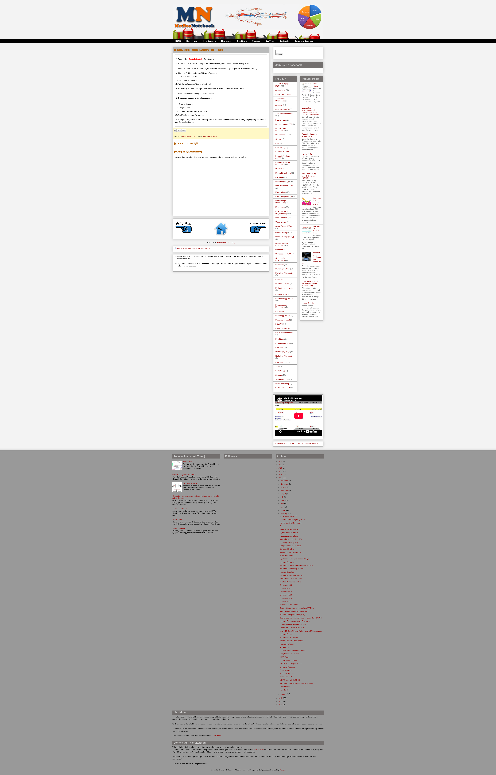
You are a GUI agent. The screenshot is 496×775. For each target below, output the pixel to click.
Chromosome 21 (286, 588)
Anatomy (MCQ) (282, 109)
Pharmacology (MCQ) (284, 298)
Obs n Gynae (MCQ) (283, 226)
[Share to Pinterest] (185, 130)
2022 (280, 465)
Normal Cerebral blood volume (291, 523)
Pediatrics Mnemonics (284, 288)
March (283, 510)
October (284, 487)
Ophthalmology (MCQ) (284, 237)
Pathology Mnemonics (284, 273)
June (283, 500)
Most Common (209, 41)
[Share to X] (180, 130)
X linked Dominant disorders (290, 582)
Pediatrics (279, 279)
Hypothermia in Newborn (289, 638)
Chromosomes (281, 135)
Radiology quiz (281, 362)
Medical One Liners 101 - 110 (291, 579)
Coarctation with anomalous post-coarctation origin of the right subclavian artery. (311, 111)
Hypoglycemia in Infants (289, 536)
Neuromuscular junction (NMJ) (317, 201)
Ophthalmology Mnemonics (281, 244)
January (284, 694)
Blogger (282, 770)
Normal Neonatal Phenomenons (292, 641)
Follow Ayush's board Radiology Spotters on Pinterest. (297, 443)
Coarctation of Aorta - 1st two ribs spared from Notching (310, 283)
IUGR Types (284, 657)
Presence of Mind (282, 320)
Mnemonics (226, 41)
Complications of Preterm (289, 654)
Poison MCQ (307, 154)
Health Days (280, 169)
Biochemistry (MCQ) (283, 124)
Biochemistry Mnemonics (280, 129)
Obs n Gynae (280, 222)
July (282, 497)
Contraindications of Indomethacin (292, 651)
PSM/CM (279, 324)
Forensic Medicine (282, 152)
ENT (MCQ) (280, 147)
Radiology (279, 347)
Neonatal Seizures (287, 562)
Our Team (270, 41)
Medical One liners (210, 136)
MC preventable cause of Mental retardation (296, 683)
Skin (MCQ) (280, 371)
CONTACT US (258, 750)
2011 (280, 701)
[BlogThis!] (177, 130)
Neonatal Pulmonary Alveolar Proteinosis (295, 621)
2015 (280, 471)
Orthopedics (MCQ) (283, 254)
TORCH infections (286, 556)
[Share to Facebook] (182, 130)
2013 (280, 478)
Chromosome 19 (286, 595)
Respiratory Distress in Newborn (292, 628)
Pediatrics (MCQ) (282, 284)
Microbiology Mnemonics (280, 202)
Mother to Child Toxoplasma (290, 552)
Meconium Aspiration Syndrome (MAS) (294, 611)
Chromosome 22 (286, 585)
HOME (178, 41)
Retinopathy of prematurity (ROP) (292, 615)
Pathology (279, 265)
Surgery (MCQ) (281, 379)
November (285, 484)
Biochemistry (280, 120)
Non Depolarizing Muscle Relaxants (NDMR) (309, 176)
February (284, 513)
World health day (282, 384)
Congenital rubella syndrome (290, 546)
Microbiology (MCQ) (283, 196)
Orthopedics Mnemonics (280, 259)
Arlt (281, 526)
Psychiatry (279, 339)
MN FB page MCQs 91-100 (290, 680)
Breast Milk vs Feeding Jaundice (292, 569)
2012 (280, 698)
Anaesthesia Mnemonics (280, 100)
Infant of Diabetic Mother (289, 529)
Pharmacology (281, 294)
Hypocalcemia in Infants (289, 533)
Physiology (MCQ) (282, 316)
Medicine (279, 177)
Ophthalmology (281, 233)
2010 (280, 705)
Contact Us (284, 41)
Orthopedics (280, 250)
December (285, 481)
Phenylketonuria (286, 670)
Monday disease (178, 528)
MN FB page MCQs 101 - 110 (291, 664)
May (282, 504)
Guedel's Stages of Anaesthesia (309, 135)
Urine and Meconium (287, 667)
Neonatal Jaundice (190, 483)
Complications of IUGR (288, 660)
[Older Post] (184, 234)
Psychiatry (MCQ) (282, 343)
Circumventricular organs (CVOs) (292, 520)
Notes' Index (191, 41)
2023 (280, 462)
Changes (256, 41)
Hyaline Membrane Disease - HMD (293, 624)
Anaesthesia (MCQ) (283, 94)
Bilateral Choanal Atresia (289, 605)
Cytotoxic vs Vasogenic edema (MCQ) (294, 559)
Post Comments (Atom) (226, 242)
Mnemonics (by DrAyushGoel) (281, 212)
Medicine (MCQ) (282, 182)
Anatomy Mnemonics (284, 113)
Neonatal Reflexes (287, 644)
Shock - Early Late (287, 673)
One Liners (242, 41)
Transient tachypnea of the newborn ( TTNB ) (297, 608)
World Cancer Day (286, 677)
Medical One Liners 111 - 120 (291, 539)
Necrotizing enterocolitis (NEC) (291, 575)
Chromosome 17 (286, 601)
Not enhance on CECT (288, 516)
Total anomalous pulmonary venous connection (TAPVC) (301, 618)
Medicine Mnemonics (284, 186)
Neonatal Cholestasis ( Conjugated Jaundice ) (297, 565)
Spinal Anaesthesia (179, 509)
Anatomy (279, 105)
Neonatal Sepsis (286, 634)
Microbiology (280, 192)
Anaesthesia (280, 90)
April (282, 507)
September (285, 490)
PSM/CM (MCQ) (282, 328)
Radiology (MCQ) (282, 352)
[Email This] (175, 130)
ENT (277, 143)
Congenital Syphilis (287, 549)
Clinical (278, 139)
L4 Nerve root (285, 687)
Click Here (217, 736)
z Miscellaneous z (282, 388)
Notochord (284, 690)
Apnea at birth (285, 647)
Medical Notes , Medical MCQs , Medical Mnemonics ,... (301, 631)
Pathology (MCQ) (282, 269)
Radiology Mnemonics (284, 356)
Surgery (278, 375)
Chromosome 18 (286, 598)
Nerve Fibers (315, 85)
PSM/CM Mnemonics (284, 332)
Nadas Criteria (308, 303)
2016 (280, 468)
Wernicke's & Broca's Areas (317, 229)
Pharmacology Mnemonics (281, 306)
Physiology (279, 311)
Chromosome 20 (286, 592)
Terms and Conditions (305, 41)
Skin (277, 366)
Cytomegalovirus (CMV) (289, 543)
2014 (280, 475)
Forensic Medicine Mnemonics (282, 163)
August (283, 494)
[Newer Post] (258, 234)
